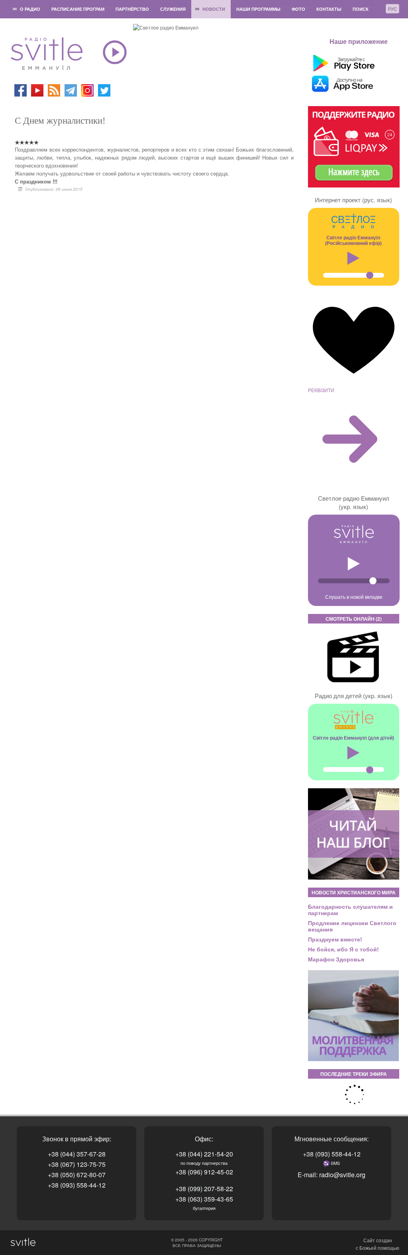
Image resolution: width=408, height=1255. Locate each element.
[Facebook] (20, 89)
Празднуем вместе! (335, 939)
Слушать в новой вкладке (353, 596)
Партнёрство (132, 9)
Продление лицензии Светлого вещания (352, 926)
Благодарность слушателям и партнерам (350, 909)
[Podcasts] (54, 89)
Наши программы (258, 9)
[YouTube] (37, 89)
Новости (213, 9)
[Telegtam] (70, 89)
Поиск (361, 9)
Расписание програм (77, 9)
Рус (392, 9)
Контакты (328, 9)
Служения (173, 9)
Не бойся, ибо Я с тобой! (343, 949)
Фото (298, 9)
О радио (30, 9)
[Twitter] (104, 89)
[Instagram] (87, 89)
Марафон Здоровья (336, 959)
